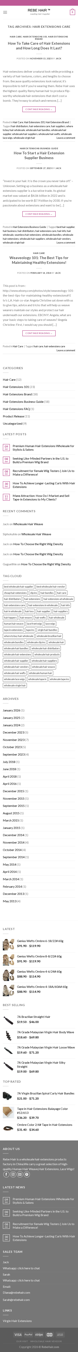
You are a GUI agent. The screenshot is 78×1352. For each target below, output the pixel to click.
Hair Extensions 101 (35, 36)
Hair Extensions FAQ (16, 409)
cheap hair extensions (15, 592)
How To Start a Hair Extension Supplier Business (39, 155)
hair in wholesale (13, 611)
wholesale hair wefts (49, 134)
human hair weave (13, 623)
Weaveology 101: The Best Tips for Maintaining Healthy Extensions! (39, 260)
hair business (10, 230)
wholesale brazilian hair (49, 636)
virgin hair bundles (47, 629)
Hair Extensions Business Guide (39, 148)
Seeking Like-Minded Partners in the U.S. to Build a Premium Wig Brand (41, 460)
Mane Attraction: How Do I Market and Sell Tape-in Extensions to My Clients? (41, 497)
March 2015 (11, 820)
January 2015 (11, 827)
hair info (61, 230)
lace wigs (50, 623)
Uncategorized (12, 423)
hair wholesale (56, 617)
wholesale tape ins (59, 679)
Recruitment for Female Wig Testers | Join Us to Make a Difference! (43, 472)
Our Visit (22, 1341)
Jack (58, 58)
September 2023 (14, 754)
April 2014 (10, 871)
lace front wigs (34, 623)
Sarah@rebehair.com (16, 1299)
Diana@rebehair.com (16, 1292)
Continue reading (39, 109)
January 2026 (11, 710)
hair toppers (10, 617)
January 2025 (11, 717)
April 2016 (10, 783)
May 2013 (9, 901)
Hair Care (16, 36)
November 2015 (13, 798)
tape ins (30, 629)
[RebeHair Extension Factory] (39, 12)
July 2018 (9, 762)
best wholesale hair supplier (18, 586)
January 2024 (11, 725)
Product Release (13, 416)
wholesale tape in (37, 679)
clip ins (33, 592)
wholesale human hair (40, 673)
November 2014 (13, 842)
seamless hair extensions (28, 234)
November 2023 (13, 739)
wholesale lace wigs (14, 679)
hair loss (29, 611)
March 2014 (11, 879)
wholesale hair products (47, 654)
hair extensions (32, 598)
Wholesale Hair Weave (28, 524)
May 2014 (9, 864)
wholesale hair (56, 642)
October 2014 (12, 850)
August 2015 (11, 813)
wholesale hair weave (43, 666)
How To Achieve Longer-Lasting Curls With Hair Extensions (44, 484)
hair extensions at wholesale (58, 598)
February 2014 (12, 886)
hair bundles (47, 592)
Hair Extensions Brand (51, 37)
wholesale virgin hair (24, 137)
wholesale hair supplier (16, 660)
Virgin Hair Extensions (17, 1321)
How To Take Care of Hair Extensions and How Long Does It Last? (39, 45)
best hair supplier (66, 226)
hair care (38, 346)
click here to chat (29, 1268)
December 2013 (13, 893)
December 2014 (13, 835)
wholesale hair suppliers (24, 134)
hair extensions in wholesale (43, 605)
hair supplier (43, 611)
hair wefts (40, 617)
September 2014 (14, 857)
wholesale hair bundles (38, 130)
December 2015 (13, 791)
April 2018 (10, 776)
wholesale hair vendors (58, 238)
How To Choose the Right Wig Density (38, 544)
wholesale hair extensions (17, 654)
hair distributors (19, 126)
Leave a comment (66, 137)
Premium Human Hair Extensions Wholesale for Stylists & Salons (43, 447)
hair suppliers (58, 126)
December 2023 (13, 732)
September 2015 (14, 805)
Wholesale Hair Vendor (46, 1341)
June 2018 (9, 769)
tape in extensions (13, 629)
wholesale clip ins (36, 642)
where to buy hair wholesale (18, 636)
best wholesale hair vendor (51, 586)
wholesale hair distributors (46, 648)
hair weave (26, 617)
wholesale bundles (52, 234)
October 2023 (12, 747)
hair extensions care (39, 126)
